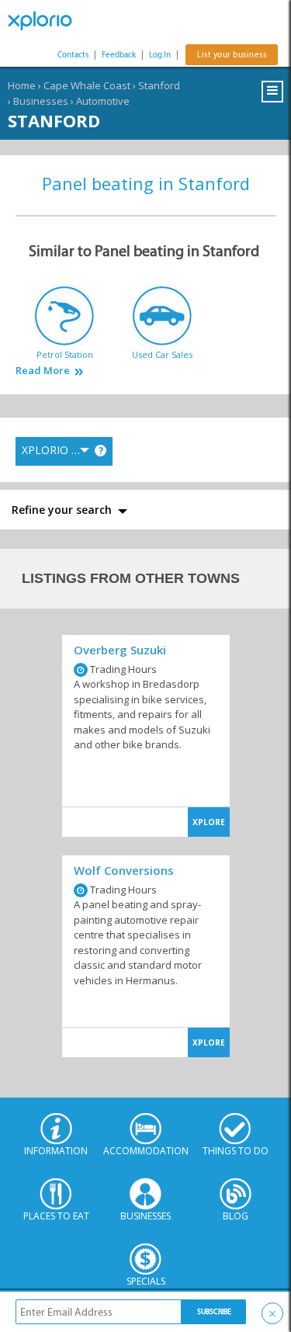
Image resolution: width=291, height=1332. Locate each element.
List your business (231, 55)
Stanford (159, 85)
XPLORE (208, 822)
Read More (43, 370)
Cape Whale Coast (86, 85)
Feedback (119, 55)
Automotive (103, 101)
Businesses (40, 101)
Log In (160, 55)
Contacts (72, 55)
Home (22, 85)
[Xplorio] (46, 21)
